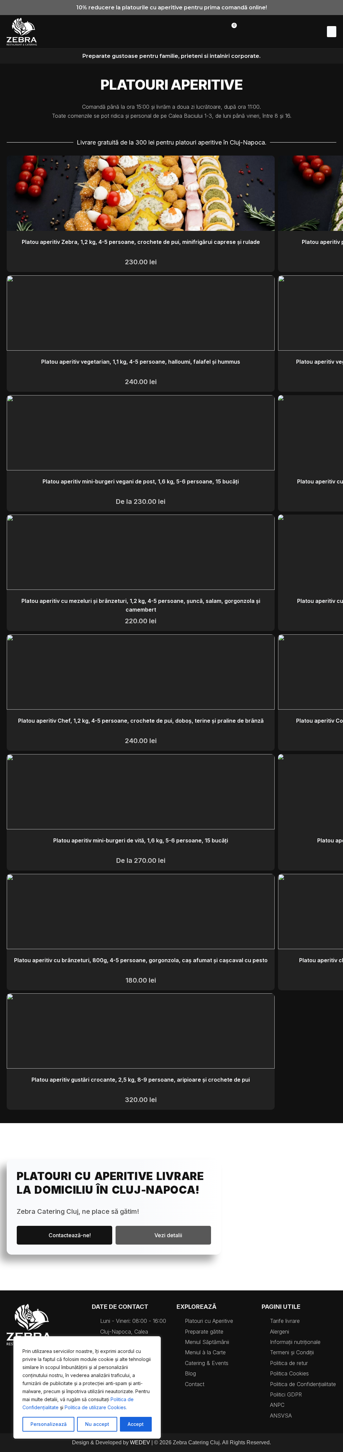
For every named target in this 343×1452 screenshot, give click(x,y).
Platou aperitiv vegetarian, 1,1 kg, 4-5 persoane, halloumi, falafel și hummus (140, 361)
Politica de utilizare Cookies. (96, 1407)
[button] (331, 31)
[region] (87, 1387)
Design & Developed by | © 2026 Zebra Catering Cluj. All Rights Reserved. (171, 1442)
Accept (136, 1424)
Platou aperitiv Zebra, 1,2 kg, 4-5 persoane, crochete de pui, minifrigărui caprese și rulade (141, 242)
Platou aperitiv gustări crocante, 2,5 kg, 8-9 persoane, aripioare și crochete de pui (140, 1079)
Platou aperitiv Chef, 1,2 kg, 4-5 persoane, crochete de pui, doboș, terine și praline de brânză (141, 720)
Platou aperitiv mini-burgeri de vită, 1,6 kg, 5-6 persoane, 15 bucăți (140, 840)
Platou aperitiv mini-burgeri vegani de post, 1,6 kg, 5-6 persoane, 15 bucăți (141, 481)
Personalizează (48, 1424)
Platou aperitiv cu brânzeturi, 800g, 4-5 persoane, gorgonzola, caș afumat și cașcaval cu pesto (141, 960)
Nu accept (97, 1424)
